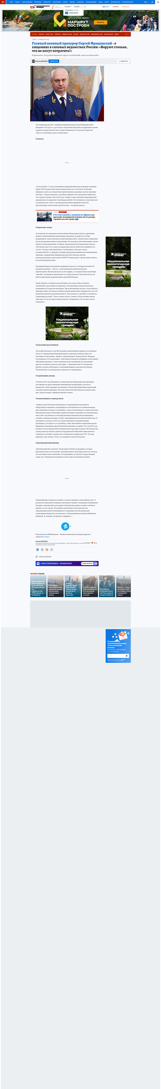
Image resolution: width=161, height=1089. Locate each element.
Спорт (106, 2)
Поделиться (124, 61)
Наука (100, 2)
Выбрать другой (74, 12)
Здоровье (80, 2)
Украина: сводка (67, 34)
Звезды (72, 2)
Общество (47, 2)
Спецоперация (27, 2)
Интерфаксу (49, 127)
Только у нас (49, 34)
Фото (11, 2)
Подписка (125, 6)
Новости (41, 34)
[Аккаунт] (158, 2)
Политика (37, 2)
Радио (107, 6)
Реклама (116, 6)
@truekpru (45, 536)
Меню (3, 2)
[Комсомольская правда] (40, 6)
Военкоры (58, 34)
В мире (65, 2)
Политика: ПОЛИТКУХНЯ (45, 556)
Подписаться (54, 61)
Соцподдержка (91, 2)
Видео (17, 2)
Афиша (117, 34)
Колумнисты (115, 2)
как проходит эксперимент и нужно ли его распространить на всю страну (74, 217)
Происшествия (127, 2)
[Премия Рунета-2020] (56, 7)
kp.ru (95, 543)
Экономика (57, 2)
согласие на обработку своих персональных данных (116, 660)
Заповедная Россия (97, 34)
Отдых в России (84, 34)
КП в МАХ (75, 34)
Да (66, 12)
